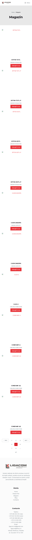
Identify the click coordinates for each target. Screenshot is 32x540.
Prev (6, 440)
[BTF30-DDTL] (16, 124)
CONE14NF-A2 (16, 385)
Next (26, 440)
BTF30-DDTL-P (16, 182)
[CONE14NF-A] (16, 328)
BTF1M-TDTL (16, 60)
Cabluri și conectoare (16, 306)
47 (16, 452)
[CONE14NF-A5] (16, 410)
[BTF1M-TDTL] (16, 43)
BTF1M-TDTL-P (16, 100)
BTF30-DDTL (15, 141)
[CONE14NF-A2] (16, 369)
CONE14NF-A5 (16, 426)
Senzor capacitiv (16, 225)
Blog (16, 498)
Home (16, 491)
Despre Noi (16, 493)
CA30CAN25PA (16, 222)
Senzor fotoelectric (16, 62)
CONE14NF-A (16, 345)
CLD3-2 (15, 304)
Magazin (16, 496)
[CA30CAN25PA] (16, 206)
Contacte (16, 500)
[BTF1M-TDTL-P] (16, 84)
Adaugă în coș (16, 65)
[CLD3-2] (16, 287)
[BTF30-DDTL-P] (16, 165)
